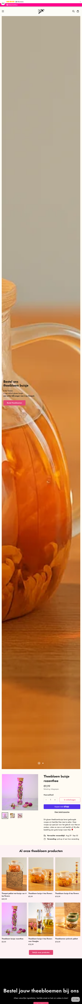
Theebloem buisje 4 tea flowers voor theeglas (40, 940)
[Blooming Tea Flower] (41, 11)
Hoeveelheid (48, 795)
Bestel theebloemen (14, 403)
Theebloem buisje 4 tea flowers (40, 893)
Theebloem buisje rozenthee (12, 938)
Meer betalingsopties (62, 812)
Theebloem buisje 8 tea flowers (67, 893)
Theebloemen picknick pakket (66, 938)
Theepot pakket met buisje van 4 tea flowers (14, 894)
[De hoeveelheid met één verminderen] (46, 799)
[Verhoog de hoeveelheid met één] (55, 799)
